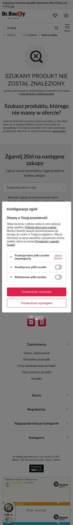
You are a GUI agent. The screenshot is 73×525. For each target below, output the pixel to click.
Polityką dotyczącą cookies (40, 227)
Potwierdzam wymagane (36, 303)
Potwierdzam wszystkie (36, 291)
